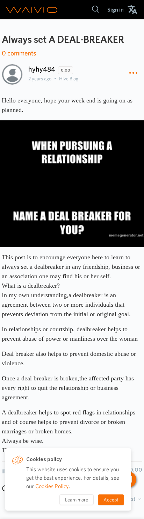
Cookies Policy (52, 486)
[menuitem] (115, 9)
